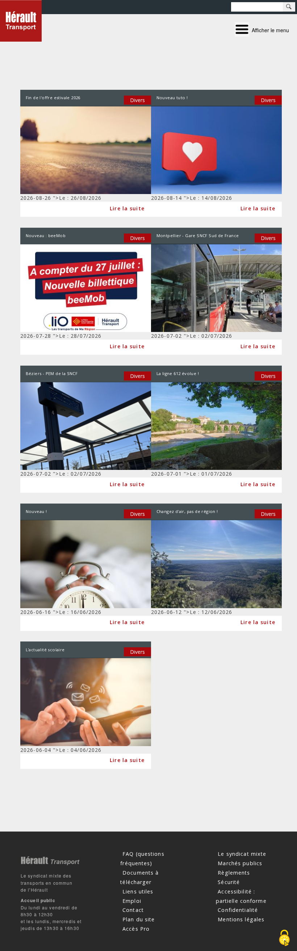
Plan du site (138, 919)
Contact (133, 909)
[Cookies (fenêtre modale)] (284, 938)
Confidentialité (238, 909)
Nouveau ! (36, 511)
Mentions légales (241, 919)
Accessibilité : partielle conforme (241, 896)
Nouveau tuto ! (172, 97)
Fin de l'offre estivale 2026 (53, 97)
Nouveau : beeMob (46, 235)
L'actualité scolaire (45, 649)
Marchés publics (240, 863)
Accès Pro (136, 928)
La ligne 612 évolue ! (177, 373)
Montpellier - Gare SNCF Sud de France (197, 235)
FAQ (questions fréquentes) (142, 858)
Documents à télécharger (139, 877)
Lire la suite (127, 208)
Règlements (234, 872)
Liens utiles (137, 891)
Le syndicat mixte (242, 853)
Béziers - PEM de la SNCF (52, 373)
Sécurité (229, 881)
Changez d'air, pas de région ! (187, 511)
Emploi (131, 900)
